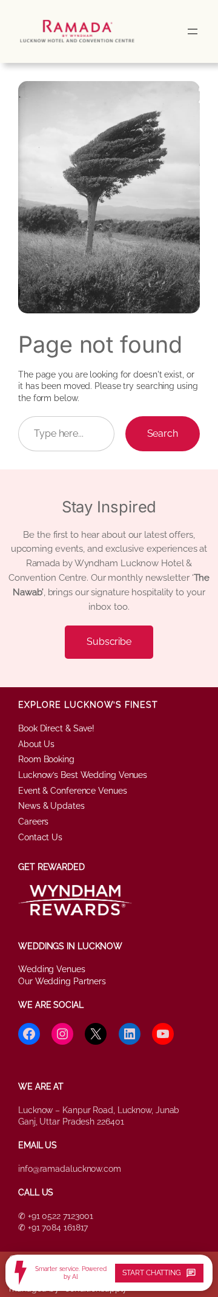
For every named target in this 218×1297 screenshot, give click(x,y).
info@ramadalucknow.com (69, 1169)
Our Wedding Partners (62, 981)
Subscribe (109, 641)
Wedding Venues (51, 969)
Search (162, 433)
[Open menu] (192, 31)
